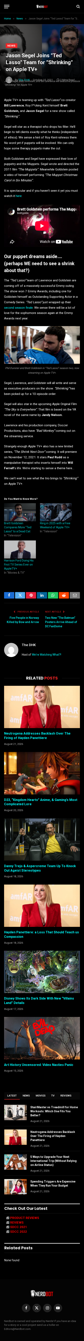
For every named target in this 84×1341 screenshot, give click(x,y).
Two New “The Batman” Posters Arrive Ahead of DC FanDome (61, 622)
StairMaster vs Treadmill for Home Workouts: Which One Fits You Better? (54, 1111)
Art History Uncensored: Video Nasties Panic (38, 1065)
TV (53, 1095)
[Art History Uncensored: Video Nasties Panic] (42, 1038)
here (19, 196)
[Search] (78, 6)
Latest (12, 1095)
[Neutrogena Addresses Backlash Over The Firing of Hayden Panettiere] (42, 707)
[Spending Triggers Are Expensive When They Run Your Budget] (15, 1186)
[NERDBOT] (42, 6)
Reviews (66, 1095)
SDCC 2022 (18, 1232)
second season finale (18, 307)
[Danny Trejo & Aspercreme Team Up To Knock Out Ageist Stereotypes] (42, 839)
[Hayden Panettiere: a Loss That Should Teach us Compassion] (42, 906)
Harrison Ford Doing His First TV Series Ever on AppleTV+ (19, 564)
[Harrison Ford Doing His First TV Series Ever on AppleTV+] (20, 549)
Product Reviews (24, 1218)
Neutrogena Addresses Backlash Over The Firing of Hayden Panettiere (52, 1136)
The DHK (29, 645)
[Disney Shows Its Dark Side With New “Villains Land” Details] (42, 972)
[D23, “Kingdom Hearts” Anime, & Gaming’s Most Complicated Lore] (42, 773)
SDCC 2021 (18, 1227)
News (11, 46)
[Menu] (6, 6)
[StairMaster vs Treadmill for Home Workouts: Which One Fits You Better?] (15, 1112)
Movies (41, 1095)
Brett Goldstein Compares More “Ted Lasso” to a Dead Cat (17, 527)
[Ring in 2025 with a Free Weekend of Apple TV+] (56, 512)
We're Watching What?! (46, 654)
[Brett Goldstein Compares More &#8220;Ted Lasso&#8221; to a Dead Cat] (20, 512)
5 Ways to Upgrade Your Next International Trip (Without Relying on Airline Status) (53, 1161)
